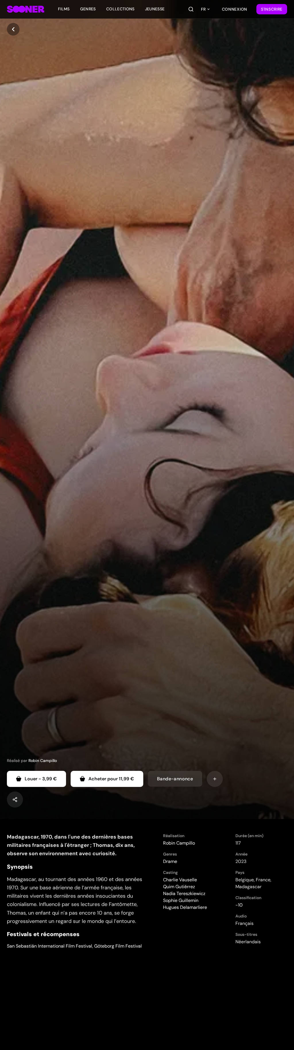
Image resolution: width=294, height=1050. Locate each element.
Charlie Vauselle (180, 880)
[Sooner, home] (25, 9)
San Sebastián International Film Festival (49, 946)
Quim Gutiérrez (179, 887)
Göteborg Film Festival (118, 946)
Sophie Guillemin (180, 900)
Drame (170, 861)
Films (64, 8)
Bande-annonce (175, 779)
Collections (120, 8)
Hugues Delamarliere (185, 907)
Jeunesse (155, 8)
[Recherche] (191, 9)
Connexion (234, 9)
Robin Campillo (42, 760)
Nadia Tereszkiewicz (184, 893)
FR (203, 9)
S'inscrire (272, 9)
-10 (239, 905)
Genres (88, 8)
